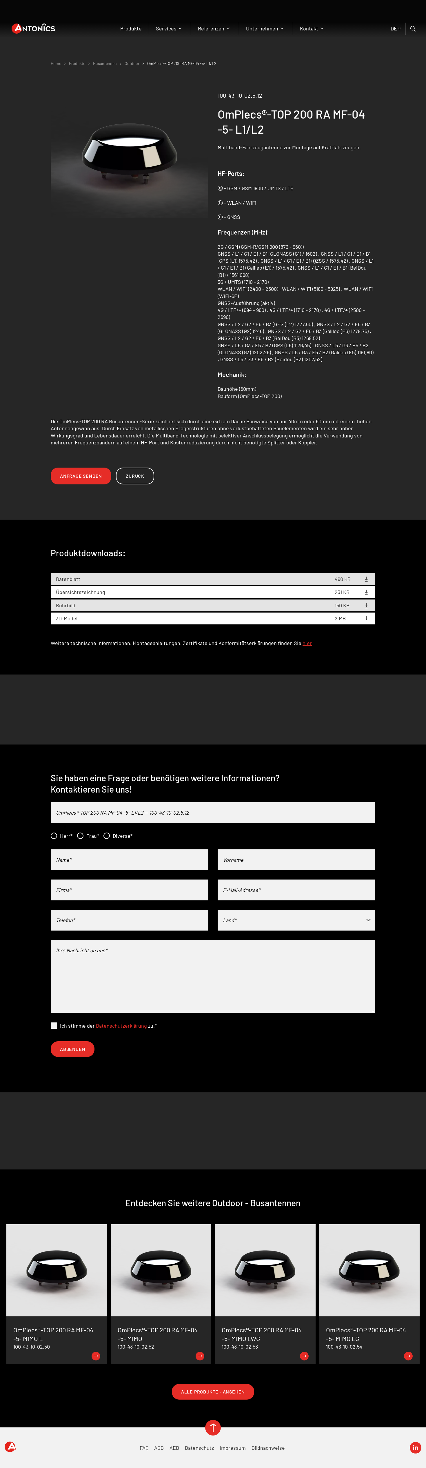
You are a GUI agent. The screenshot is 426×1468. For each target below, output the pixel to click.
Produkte (131, 28)
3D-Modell (67, 618)
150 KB (342, 605)
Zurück (135, 476)
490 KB (343, 579)
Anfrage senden (81, 476)
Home (56, 63)
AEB (174, 1448)
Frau (92, 836)
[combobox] (296, 920)
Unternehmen (262, 28)
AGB (159, 1448)
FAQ (144, 1448)
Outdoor (132, 63)
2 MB (340, 618)
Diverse (122, 836)
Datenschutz (199, 1448)
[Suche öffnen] (413, 29)
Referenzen (211, 28)
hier (307, 643)
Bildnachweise (268, 1448)
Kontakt (309, 28)
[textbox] (296, 920)
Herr (66, 836)
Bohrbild (65, 605)
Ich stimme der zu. (108, 1025)
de (394, 28)
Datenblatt (68, 579)
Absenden (72, 1049)
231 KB (342, 592)
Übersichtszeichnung (80, 592)
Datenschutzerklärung (121, 1025)
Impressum (233, 1448)
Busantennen (105, 63)
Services (167, 28)
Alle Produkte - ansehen (213, 1391)
